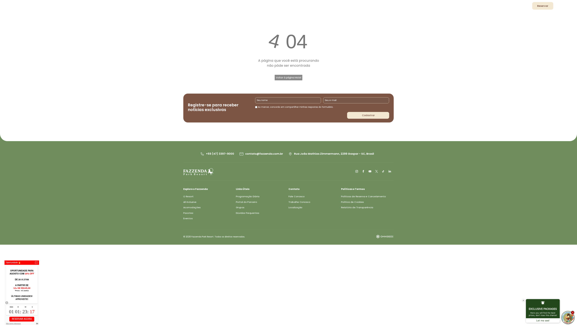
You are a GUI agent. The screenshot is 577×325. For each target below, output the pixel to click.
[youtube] (370, 171)
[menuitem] (397, 6)
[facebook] (363, 171)
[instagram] (357, 171)
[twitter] (376, 171)
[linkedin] (390, 171)
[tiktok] (383, 171)
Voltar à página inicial (288, 77)
